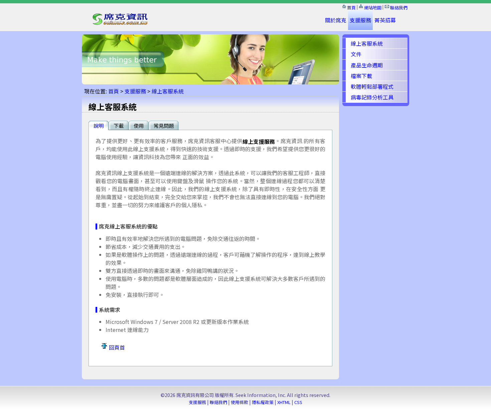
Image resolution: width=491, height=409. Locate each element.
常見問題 (164, 125)
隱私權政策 (263, 402)
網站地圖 (372, 7)
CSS (298, 402)
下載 (119, 125)
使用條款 (239, 402)
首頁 (351, 7)
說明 (99, 125)
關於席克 (335, 20)
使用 (139, 125)
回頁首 (117, 347)
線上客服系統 (168, 91)
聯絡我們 (398, 7)
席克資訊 (118, 22)
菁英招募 (385, 20)
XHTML (284, 402)
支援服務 (360, 20)
